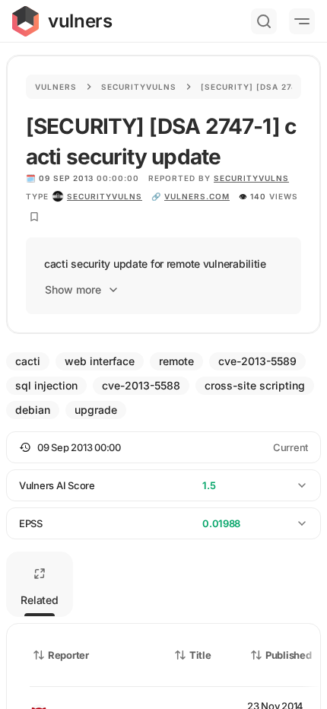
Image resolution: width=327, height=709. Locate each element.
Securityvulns (138, 86)
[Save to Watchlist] (34, 216)
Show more (73, 289)
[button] (163, 447)
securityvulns (104, 196)
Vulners (56, 86)
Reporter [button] (68, 655)
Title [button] (200, 655)
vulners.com (197, 196)
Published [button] (288, 655)
